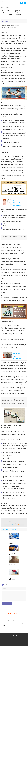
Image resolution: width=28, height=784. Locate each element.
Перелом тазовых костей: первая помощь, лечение (13, 542)
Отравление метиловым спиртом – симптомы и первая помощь (14, 578)
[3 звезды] (10, 521)
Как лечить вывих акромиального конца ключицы (13, 566)
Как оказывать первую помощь (8, 27)
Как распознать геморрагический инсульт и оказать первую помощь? (18, 203)
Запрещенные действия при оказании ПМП (12, 30)
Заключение (4, 32)
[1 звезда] (8, 521)
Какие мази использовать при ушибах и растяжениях (18, 356)
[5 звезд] (12, 521)
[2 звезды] (9, 521)
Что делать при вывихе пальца (13, 554)
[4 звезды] (11, 521)
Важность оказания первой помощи (10, 25)
